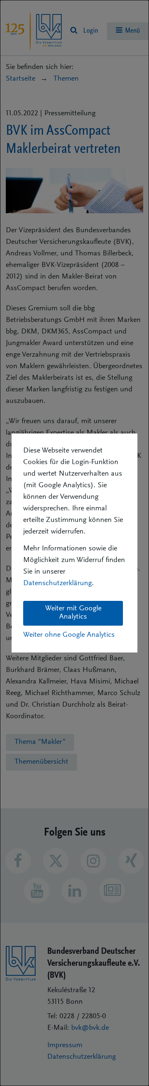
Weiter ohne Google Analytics (69, 635)
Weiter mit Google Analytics (73, 613)
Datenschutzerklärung (57, 583)
